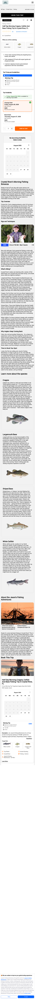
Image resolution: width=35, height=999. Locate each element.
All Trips (3, 9)
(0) (12, 31)
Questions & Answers (21, 31)
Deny (9, 996)
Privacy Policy (27, 993)
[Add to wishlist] (23, 20)
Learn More (5, 761)
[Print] (31, 20)
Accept (26, 996)
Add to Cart (23, 128)
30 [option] (7, 174)
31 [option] (10, 174)
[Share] (27, 20)
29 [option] (27, 169)
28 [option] (24, 169)
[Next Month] (29, 145)
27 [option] (21, 169)
